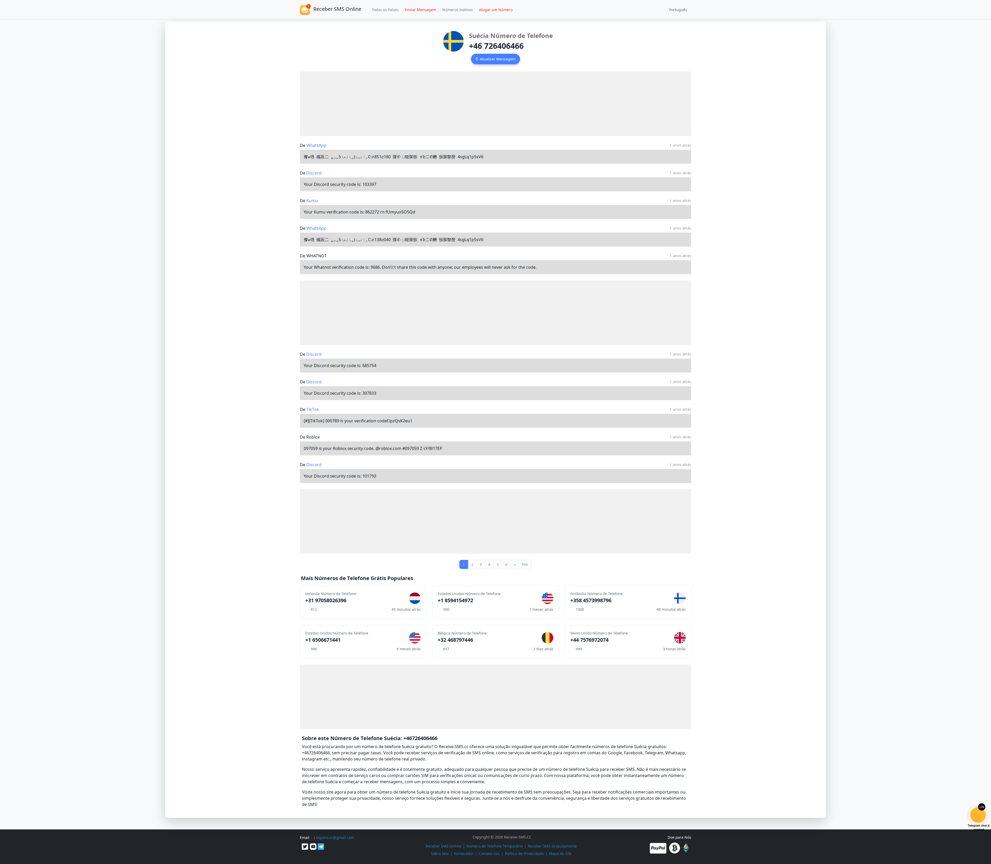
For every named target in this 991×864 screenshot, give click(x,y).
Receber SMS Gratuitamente (552, 846)
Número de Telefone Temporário (494, 846)
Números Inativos (457, 9)
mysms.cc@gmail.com (335, 837)
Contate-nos (489, 853)
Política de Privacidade (524, 853)
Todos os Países (385, 9)
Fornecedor (464, 853)
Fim (525, 564)
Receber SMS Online (443, 846)
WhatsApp (316, 145)
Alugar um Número (496, 9)
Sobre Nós (440, 853)
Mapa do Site (560, 853)
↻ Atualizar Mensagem (495, 59)
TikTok (312, 409)
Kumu (312, 200)
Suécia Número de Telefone (511, 35)
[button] (676, 9)
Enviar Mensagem (420, 9)
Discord (314, 173)
